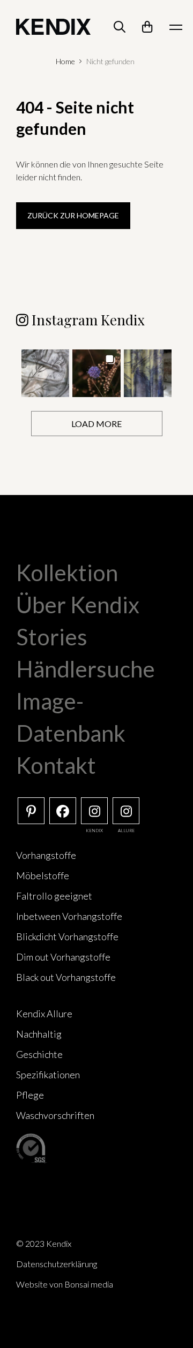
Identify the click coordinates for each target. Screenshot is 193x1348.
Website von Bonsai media (64, 1284)
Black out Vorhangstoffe (66, 977)
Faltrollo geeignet (54, 896)
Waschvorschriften (55, 1115)
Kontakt (56, 765)
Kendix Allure (44, 1013)
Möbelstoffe (42, 875)
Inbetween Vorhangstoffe (69, 916)
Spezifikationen (48, 1074)
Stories (51, 636)
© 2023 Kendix (43, 1243)
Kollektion (67, 572)
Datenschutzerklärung (56, 1264)
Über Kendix (77, 604)
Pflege (30, 1095)
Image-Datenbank (70, 717)
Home (65, 61)
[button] (45, 373)
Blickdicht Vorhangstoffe (67, 936)
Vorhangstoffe (46, 855)
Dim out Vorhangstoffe (63, 957)
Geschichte (39, 1054)
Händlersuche (85, 669)
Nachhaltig (39, 1034)
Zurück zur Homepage (73, 215)
